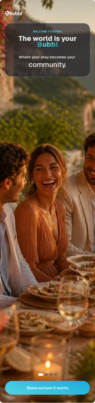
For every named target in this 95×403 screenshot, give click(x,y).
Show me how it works (48, 387)
